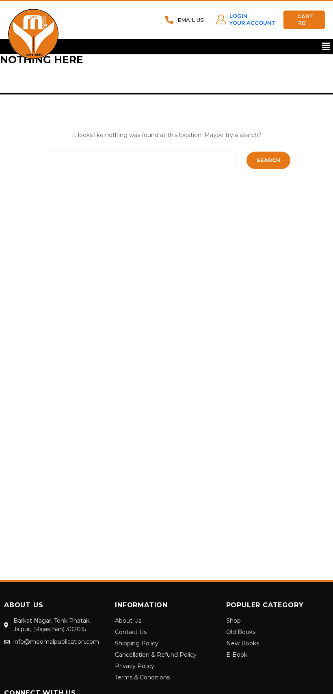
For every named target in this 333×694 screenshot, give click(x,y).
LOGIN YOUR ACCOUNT (252, 19)
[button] (326, 46)
